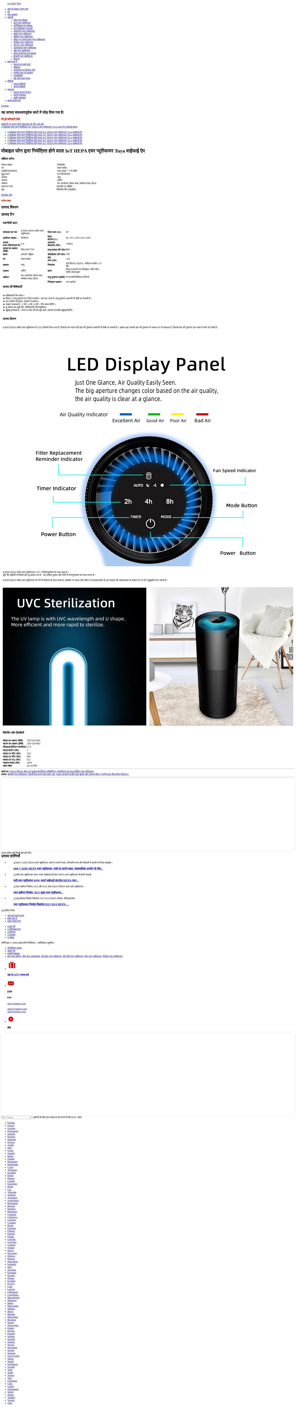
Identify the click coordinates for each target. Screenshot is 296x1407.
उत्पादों (10, 17)
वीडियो (10, 81)
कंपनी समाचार (20, 95)
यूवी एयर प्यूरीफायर (22, 50)
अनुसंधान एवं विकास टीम (24, 70)
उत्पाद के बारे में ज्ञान (22, 92)
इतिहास (17, 67)
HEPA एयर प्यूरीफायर (23, 45)
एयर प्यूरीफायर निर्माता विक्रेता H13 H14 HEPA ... (41, 904)
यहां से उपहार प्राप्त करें (17, 9)
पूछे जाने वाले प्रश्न (22, 78)
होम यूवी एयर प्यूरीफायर (73, 956)
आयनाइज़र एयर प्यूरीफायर (25, 48)
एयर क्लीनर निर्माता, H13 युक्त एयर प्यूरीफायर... (38, 892)
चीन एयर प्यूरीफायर (92, 956)
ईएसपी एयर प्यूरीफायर (23, 56)
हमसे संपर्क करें (14, 100)
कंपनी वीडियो (19, 86)
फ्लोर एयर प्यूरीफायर (22, 34)
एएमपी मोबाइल (13, 953)
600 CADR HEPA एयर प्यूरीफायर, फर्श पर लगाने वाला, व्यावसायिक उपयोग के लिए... (58, 868)
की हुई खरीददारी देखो (10, 119)
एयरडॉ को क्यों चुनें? (22, 64)
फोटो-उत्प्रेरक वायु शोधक (25, 53)
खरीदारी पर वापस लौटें (11, 124)
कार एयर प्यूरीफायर (22, 23)
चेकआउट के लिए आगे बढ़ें (33, 124)
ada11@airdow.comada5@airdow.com (17, 1010)
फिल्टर (17, 59)
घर (8, 11)
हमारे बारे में (12, 61)
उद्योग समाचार (20, 98)
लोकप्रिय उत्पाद (14, 948)
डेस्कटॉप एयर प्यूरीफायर (24, 31)
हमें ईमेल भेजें (6, 195)
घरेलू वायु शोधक (21, 20)
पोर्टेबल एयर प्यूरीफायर (23, 42)
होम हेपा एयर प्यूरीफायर (51, 956)
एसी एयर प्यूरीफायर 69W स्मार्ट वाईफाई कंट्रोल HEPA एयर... (46, 880)
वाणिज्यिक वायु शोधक (23, 25)
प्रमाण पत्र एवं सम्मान (23, 73)
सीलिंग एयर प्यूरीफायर (23, 36)
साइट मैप (11, 950)
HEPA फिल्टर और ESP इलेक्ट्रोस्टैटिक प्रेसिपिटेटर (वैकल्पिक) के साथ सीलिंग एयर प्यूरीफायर (52, 771)
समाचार (10, 89)
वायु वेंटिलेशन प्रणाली (23, 28)
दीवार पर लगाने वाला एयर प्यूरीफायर (29, 39)
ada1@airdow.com (16, 1003)
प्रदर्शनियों (18, 75)
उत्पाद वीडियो (19, 84)
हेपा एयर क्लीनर (14, 956)
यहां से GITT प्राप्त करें (18, 974)
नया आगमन (12, 14)
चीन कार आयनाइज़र (31, 956)
